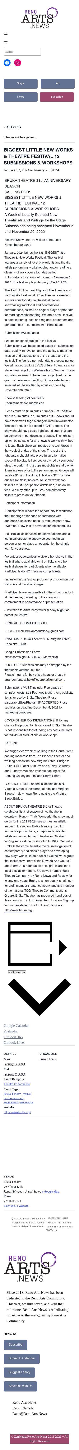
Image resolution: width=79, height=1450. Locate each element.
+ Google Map (50, 1191)
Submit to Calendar (22, 1358)
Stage (20, 83)
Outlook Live (14, 1042)
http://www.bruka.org (18, 910)
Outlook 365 (13, 1037)
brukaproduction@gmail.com (44, 631)
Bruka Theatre (12, 1094)
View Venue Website (16, 1206)
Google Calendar (16, 1026)
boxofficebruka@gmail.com (45, 679)
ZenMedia (20, 1436)
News (20, 96)
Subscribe (57, 96)
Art (57, 83)
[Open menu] (6, 33)
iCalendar (11, 1031)
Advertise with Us (20, 1385)
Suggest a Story (19, 1372)
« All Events (12, 127)
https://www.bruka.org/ (17, 1112)
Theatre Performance (17, 1084)
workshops (26, 1102)
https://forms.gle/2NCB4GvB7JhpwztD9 (31, 657)
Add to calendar (17, 972)
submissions (11, 1102)
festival (27, 1094)
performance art (13, 1098)
